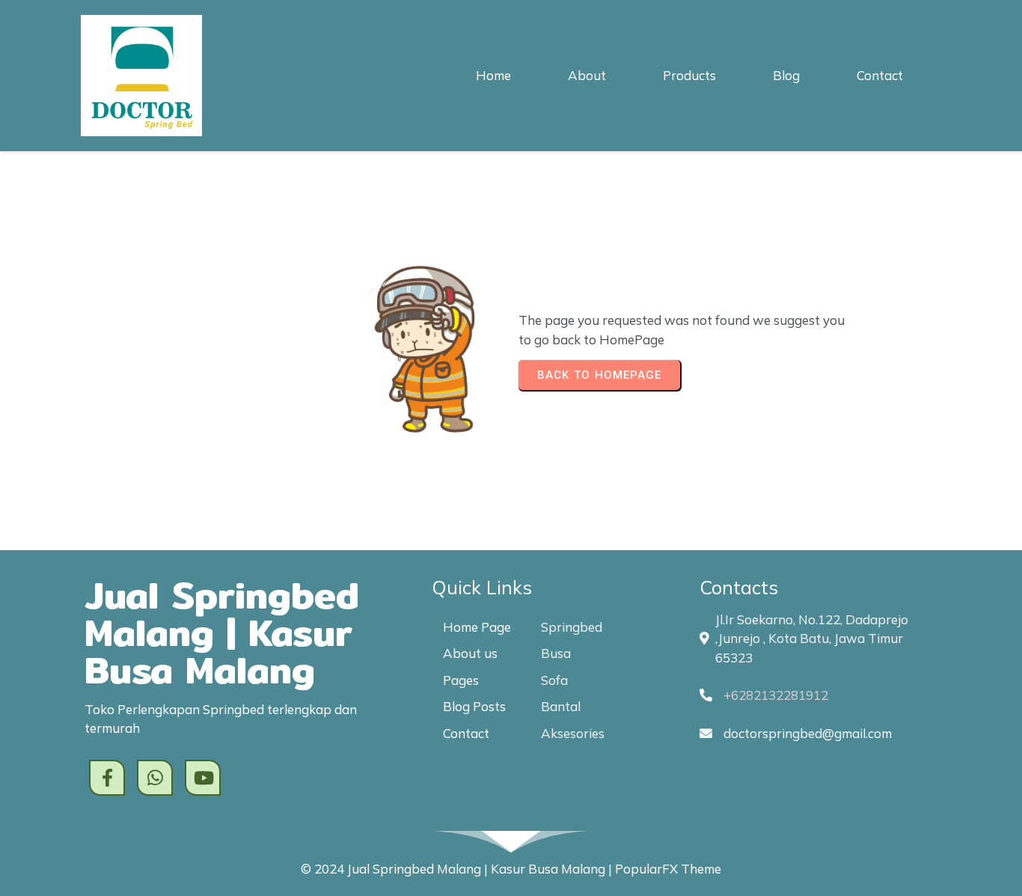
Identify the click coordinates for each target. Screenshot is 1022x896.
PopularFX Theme (668, 869)
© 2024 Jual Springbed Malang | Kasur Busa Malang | (458, 869)
